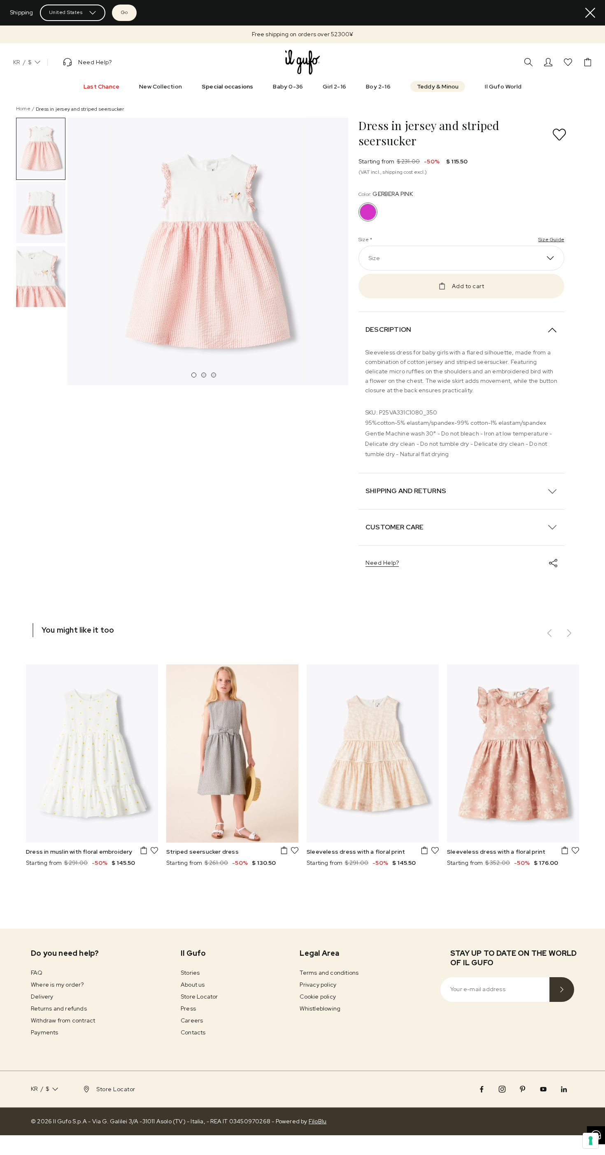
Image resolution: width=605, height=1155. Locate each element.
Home (23, 108)
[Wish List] (568, 62)
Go (124, 12)
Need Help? (382, 562)
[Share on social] (553, 563)
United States (66, 12)
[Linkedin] (564, 1089)
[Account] (548, 62)
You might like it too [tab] (78, 630)
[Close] (590, 12)
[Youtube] (543, 1089)
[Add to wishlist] (559, 134)
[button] (302, 34)
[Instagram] (502, 1089)
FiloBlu (317, 1121)
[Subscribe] (561, 989)
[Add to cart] (143, 850)
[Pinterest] (522, 1089)
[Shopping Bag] (588, 62)
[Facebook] (481, 1089)
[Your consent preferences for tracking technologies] (590, 1140)
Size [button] (374, 258)
